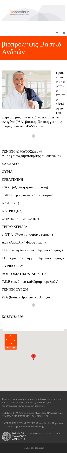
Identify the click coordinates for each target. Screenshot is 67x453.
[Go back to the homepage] (33, 13)
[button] (33, 357)
